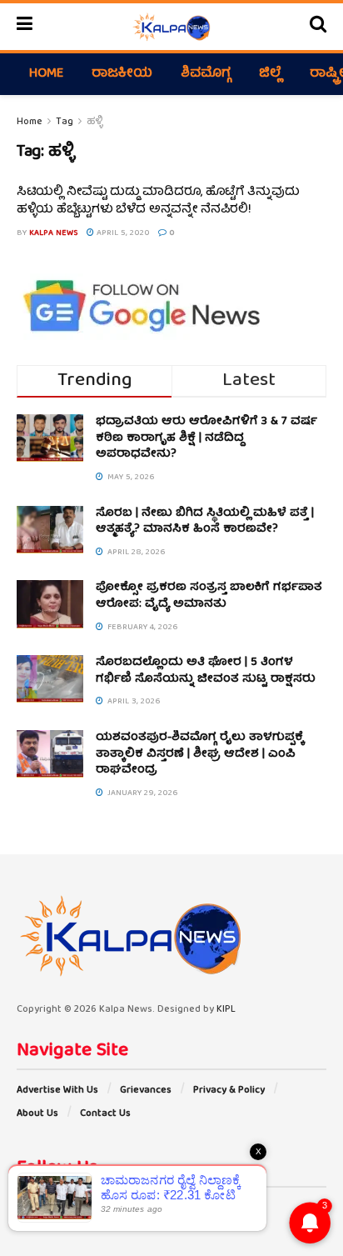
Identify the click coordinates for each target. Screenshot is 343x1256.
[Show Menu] (24, 27)
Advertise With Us (57, 1090)
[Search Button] (318, 27)
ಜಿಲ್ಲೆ (270, 74)
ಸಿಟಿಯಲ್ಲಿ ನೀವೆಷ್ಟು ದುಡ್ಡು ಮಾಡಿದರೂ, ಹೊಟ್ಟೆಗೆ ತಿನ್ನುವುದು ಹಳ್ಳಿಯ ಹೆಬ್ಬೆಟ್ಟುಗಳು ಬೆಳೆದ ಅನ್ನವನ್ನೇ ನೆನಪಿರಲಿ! (158, 201)
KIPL (226, 1009)
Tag (64, 122)
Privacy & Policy (229, 1090)
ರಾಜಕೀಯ (122, 74)
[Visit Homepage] (171, 26)
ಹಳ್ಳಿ (94, 122)
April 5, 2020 (122, 233)
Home (46, 74)
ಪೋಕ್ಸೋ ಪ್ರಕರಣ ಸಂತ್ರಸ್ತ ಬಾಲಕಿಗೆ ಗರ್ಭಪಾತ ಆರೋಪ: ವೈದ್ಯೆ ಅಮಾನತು (209, 596)
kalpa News (53, 233)
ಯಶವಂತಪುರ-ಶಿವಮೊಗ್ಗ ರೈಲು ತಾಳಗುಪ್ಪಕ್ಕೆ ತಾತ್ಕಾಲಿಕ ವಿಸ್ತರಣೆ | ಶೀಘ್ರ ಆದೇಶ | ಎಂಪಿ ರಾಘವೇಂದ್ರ (200, 754)
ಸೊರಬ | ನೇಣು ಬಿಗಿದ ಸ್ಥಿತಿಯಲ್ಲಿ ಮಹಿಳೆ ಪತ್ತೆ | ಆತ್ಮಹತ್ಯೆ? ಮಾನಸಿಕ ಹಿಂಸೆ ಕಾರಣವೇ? (205, 521)
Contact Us (105, 1114)
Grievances (146, 1090)
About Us (37, 1114)
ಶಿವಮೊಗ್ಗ (206, 74)
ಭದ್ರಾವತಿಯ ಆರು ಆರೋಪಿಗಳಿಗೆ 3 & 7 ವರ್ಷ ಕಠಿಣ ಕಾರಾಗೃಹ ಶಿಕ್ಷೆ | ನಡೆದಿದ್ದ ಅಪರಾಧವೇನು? (206, 438)
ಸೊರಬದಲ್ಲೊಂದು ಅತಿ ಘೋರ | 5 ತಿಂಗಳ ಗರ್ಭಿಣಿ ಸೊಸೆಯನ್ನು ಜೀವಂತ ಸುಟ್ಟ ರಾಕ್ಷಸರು (206, 671)
